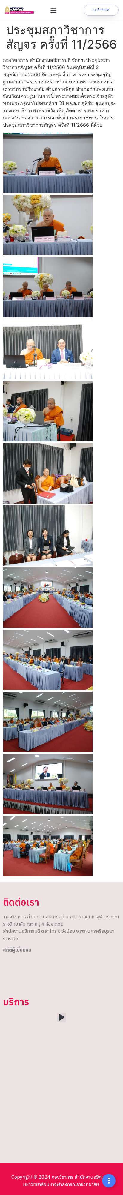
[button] (54, 10)
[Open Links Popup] (109, 1180)
